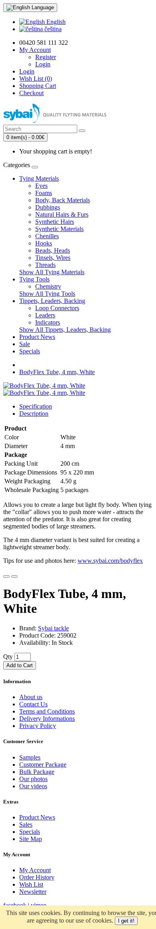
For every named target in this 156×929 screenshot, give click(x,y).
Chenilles (47, 236)
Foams (43, 192)
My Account (35, 870)
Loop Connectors (57, 308)
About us (30, 697)
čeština (52, 29)
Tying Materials (39, 178)
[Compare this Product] (14, 576)
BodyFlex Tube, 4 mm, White (57, 372)
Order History (36, 877)
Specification (35, 406)
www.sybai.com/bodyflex (110, 560)
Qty (8, 656)
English (55, 21)
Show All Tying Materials (51, 272)
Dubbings (47, 207)
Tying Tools (34, 279)
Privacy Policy (37, 725)
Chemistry (48, 286)
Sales (25, 824)
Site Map (30, 838)
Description (33, 413)
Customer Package (42, 764)
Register (45, 57)
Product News (37, 336)
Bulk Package (36, 771)
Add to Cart (19, 665)
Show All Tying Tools (47, 293)
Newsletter (32, 891)
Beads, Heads (52, 250)
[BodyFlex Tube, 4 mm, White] (44, 385)
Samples (29, 757)
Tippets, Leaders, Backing (52, 300)
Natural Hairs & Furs (61, 214)
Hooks (43, 243)
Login (42, 64)
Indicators (47, 322)
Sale (24, 344)
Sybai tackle (53, 628)
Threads (45, 264)
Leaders (45, 315)
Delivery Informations (47, 718)
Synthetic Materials (59, 228)
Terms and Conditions (47, 711)
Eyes (41, 185)
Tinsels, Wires (52, 257)
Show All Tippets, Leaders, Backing (65, 329)
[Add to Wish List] (6, 576)
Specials (29, 351)
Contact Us (33, 704)
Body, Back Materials (62, 200)
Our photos (33, 778)
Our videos (33, 786)
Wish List (31, 884)
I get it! (126, 921)
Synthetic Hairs (54, 221)
